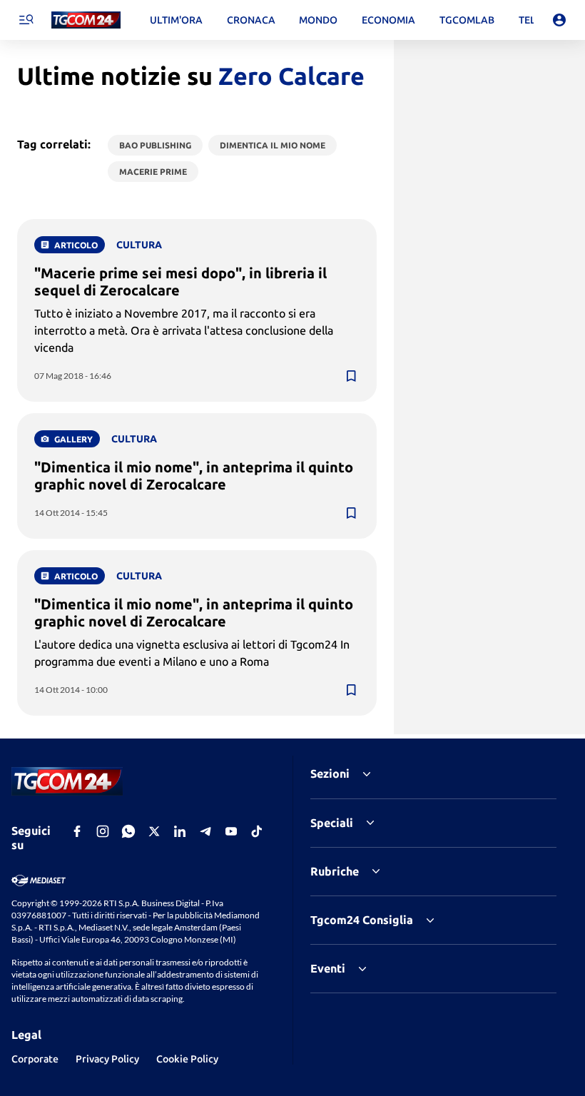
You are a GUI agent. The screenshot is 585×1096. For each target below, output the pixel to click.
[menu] (25, 20)
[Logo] (86, 20)
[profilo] (559, 20)
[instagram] (103, 831)
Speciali (331, 822)
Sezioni (330, 773)
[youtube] (231, 831)
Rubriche (334, 871)
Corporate (34, 1059)
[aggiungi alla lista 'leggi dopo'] (351, 376)
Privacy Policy (107, 1059)
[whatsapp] (128, 831)
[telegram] (205, 831)
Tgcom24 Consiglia (361, 919)
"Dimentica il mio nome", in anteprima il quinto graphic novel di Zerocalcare (193, 475)
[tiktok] (257, 831)
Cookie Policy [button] (187, 1059)
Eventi (327, 968)
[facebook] (77, 831)
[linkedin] (180, 831)
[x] (154, 831)
